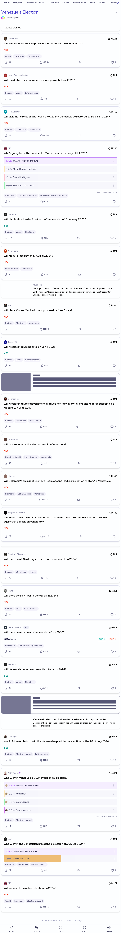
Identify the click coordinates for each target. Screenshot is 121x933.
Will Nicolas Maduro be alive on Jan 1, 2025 (29, 346)
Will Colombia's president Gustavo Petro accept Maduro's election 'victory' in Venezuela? (58, 481)
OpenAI (6, 2)
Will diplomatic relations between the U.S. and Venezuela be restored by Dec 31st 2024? (57, 116)
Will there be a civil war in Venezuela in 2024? (31, 595)
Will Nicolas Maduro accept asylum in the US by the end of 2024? (43, 43)
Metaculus (10, 645)
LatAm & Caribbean (28, 195)
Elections (29, 232)
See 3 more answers (104, 816)
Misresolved (35, 420)
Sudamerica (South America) (53, 195)
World (8, 56)
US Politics (21, 129)
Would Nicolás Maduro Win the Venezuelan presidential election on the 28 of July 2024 (56, 741)
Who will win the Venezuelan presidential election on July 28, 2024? (44, 843)
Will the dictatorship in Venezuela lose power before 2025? (39, 80)
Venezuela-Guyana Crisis (30, 645)
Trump (102, 2)
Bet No (112, 639)
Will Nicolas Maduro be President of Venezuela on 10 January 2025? (45, 219)
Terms (68, 920)
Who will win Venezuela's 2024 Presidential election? (35, 777)
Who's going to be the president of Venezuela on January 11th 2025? (45, 153)
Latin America (31, 93)
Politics (8, 93)
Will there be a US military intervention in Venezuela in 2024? (40, 559)
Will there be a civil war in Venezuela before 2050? (34, 632)
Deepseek (18, 2)
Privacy (78, 920)
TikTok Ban (53, 2)
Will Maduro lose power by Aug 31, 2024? (28, 255)
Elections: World (13, 457)
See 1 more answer (105, 192)
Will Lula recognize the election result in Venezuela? (35, 444)
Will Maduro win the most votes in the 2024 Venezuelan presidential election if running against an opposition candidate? (56, 519)
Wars (18, 608)
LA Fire (66, 2)
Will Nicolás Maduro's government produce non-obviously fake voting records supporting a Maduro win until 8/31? (59, 405)
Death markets (32, 359)
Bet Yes (102, 639)
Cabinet (113, 2)
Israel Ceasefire (35, 2)
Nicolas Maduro (38, 864)
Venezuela (19, 56)
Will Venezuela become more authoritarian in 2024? (35, 669)
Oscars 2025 (79, 2)
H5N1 (92, 2)
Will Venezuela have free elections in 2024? (30, 888)
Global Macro (34, 56)
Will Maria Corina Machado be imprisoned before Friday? (38, 310)
